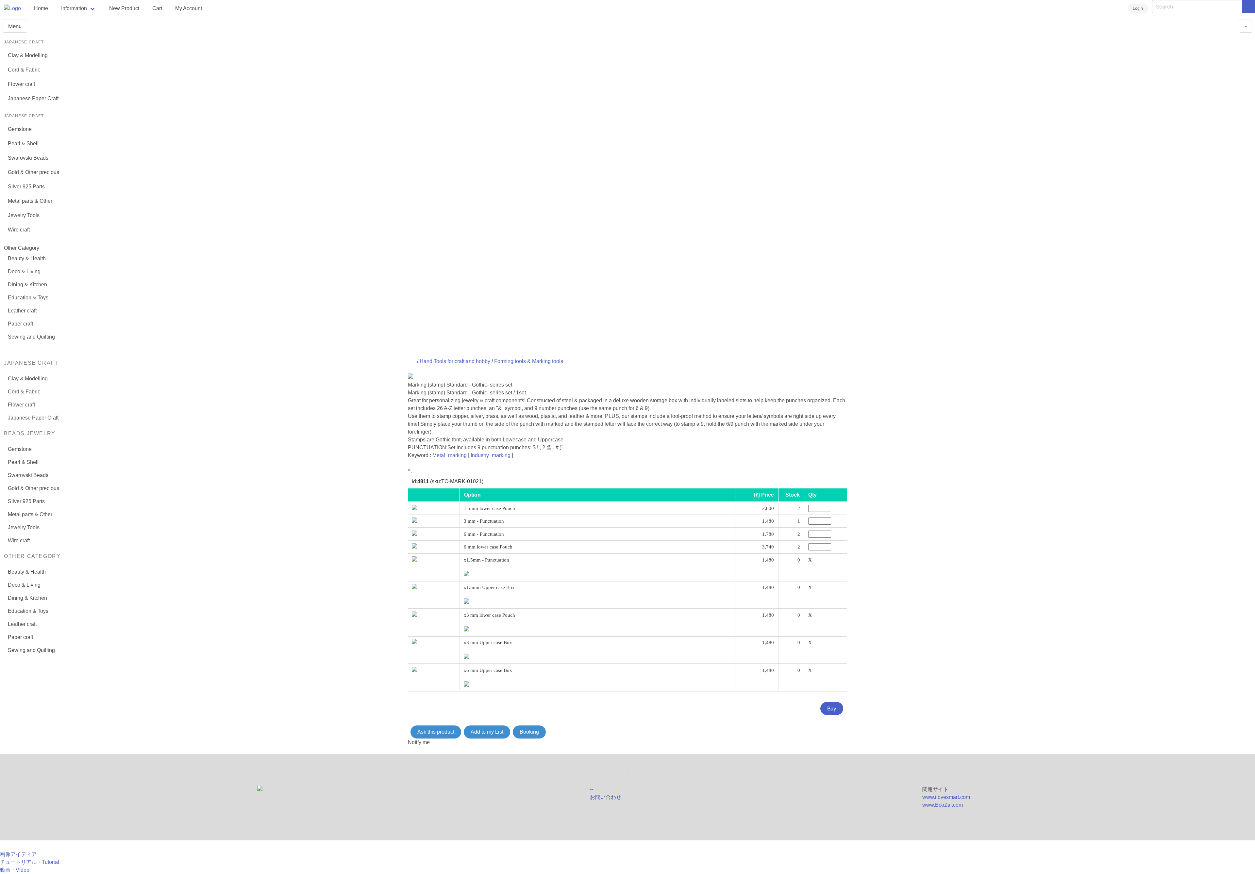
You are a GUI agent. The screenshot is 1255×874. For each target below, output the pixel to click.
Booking (529, 732)
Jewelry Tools (24, 215)
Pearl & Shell (23, 143)
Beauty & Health (27, 258)
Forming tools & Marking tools (528, 361)
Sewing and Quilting (31, 337)
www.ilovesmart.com (946, 797)
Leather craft (22, 310)
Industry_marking (490, 455)
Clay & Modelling (28, 55)
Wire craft (19, 229)
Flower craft (21, 84)
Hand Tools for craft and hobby (455, 361)
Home (41, 8)
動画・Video (14, 870)
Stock (792, 495)
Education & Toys (28, 297)
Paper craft (20, 323)
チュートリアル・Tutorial (29, 862)
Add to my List (487, 732)
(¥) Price (764, 495)
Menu (15, 26)
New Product (124, 8)
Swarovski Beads (28, 158)
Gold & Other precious (33, 172)
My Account (188, 8)
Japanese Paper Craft (33, 98)
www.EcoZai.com (942, 805)
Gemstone (20, 129)
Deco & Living (24, 271)
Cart (157, 8)
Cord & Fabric (24, 69)
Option (472, 495)
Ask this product (435, 732)
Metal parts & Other (30, 201)
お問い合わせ (605, 797)
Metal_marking (449, 455)
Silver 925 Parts (26, 186)
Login (1138, 8)
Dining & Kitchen (27, 284)
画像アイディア (18, 854)
